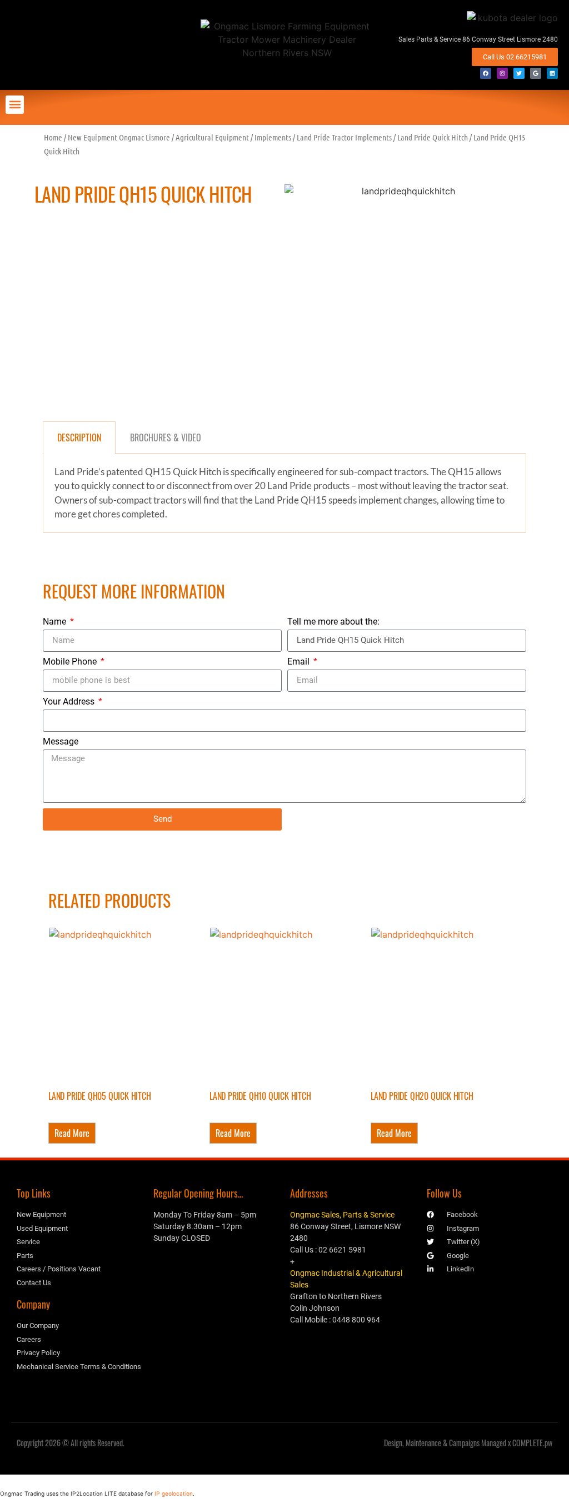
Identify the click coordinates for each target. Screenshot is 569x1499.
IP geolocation (173, 1493)
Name (55, 622)
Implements (272, 137)
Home (53, 137)
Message (60, 742)
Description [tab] (79, 437)
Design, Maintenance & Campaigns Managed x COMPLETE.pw (468, 1442)
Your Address (70, 702)
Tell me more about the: (333, 622)
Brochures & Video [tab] (165, 437)
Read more (71, 1133)
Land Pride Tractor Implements (344, 137)
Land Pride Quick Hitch (432, 137)
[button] (15, 104)
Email (299, 662)
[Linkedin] (552, 73)
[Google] (535, 73)
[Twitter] (519, 73)
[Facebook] (485, 73)
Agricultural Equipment (212, 137)
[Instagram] (502, 73)
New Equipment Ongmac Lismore (119, 137)
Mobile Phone (71, 662)
